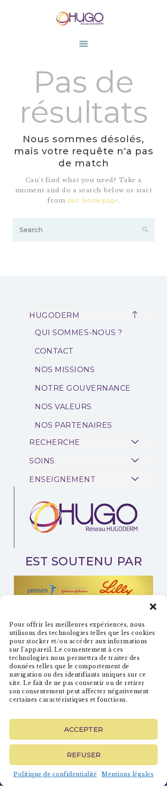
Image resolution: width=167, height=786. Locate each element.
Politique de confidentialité (55, 774)
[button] (153, 606)
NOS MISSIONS (65, 369)
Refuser (84, 754)
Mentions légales (128, 774)
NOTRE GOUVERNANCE (83, 388)
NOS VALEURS (63, 406)
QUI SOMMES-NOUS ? (78, 332)
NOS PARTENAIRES (73, 425)
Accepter (83, 729)
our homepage (92, 200)
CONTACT (54, 351)
